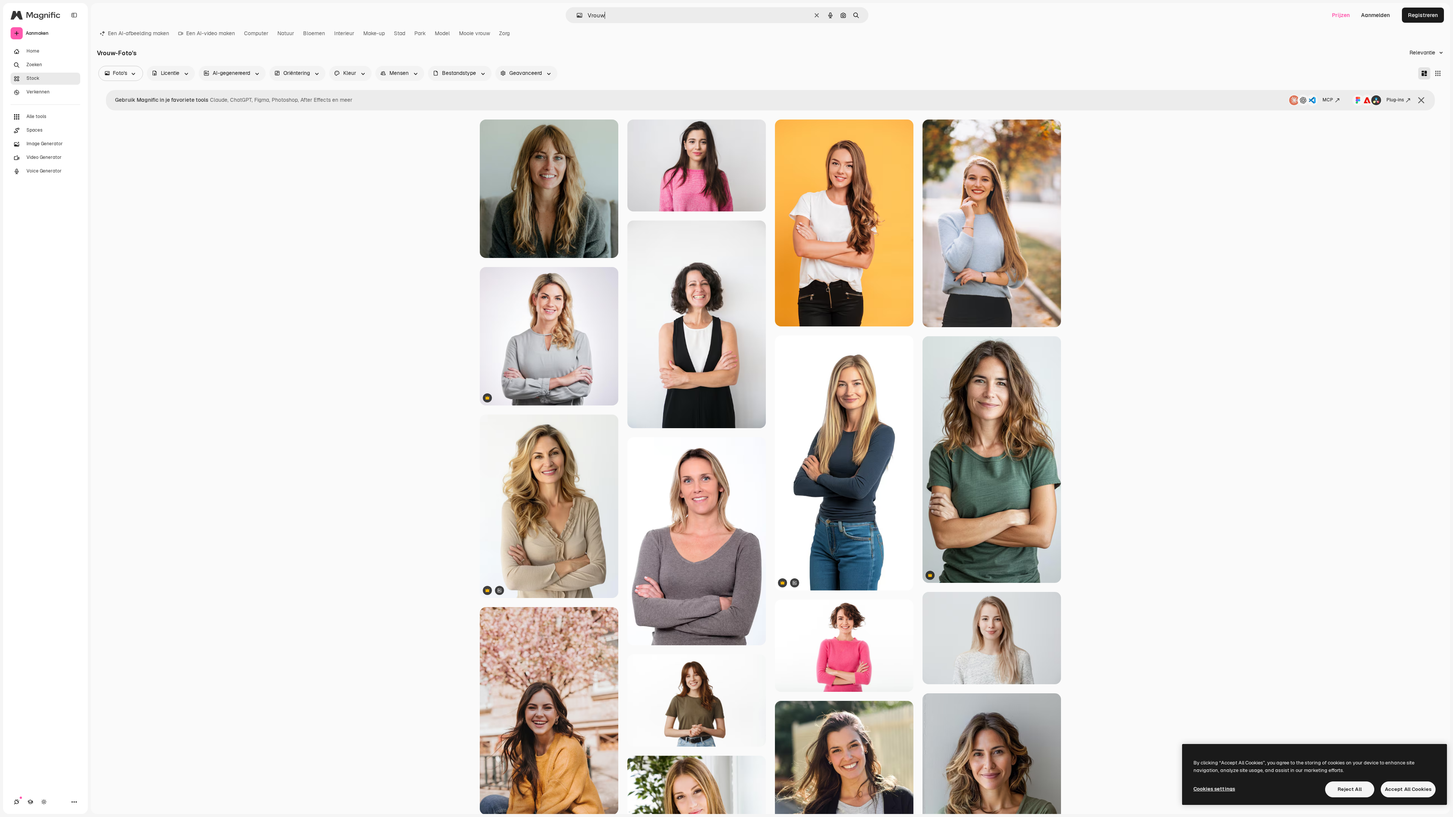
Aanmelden (1375, 15)
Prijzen (1341, 15)
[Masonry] (1424, 73)
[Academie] (30, 802)
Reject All (1350, 789)
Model (442, 33)
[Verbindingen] (17, 802)
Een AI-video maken (210, 33)
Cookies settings (1214, 789)
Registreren (1423, 15)
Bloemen (314, 33)
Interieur (344, 33)
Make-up (374, 33)
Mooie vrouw (474, 33)
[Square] (1438, 73)
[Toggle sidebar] (74, 15)
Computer (256, 33)
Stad (399, 33)
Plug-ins (1395, 100)
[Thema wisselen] (44, 802)
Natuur (285, 33)
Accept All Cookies (1408, 789)
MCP (1327, 100)
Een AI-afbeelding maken (138, 33)
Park (420, 33)
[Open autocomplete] (576, 15)
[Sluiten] (1421, 100)
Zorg (504, 33)
